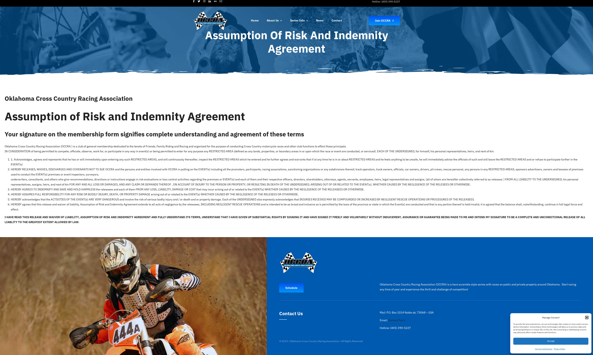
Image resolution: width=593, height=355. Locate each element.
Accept (550, 341)
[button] (586, 317)
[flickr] (215, 1)
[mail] (221, 1)
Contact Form (396, 320)
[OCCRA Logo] (210, 10)
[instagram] (204, 1)
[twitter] (199, 1)
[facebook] (194, 1)
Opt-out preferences (543, 349)
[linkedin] (209, 1)
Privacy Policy (559, 349)
